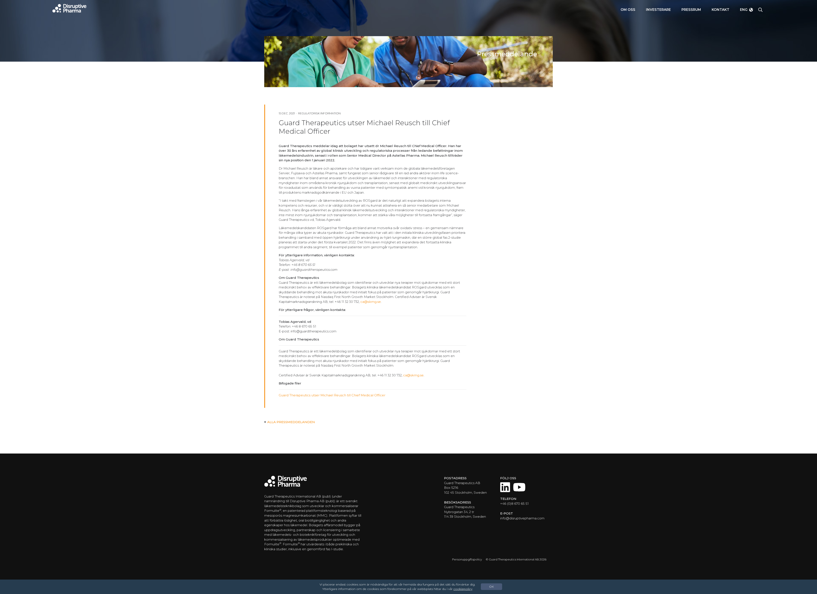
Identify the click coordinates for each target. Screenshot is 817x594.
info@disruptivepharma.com (522, 518)
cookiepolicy (462, 589)
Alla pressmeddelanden (291, 422)
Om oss (628, 10)
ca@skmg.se (370, 302)
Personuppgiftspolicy (467, 559)
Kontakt (720, 10)
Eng (743, 10)
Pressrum (691, 10)
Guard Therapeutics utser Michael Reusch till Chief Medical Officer (332, 395)
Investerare (658, 10)
